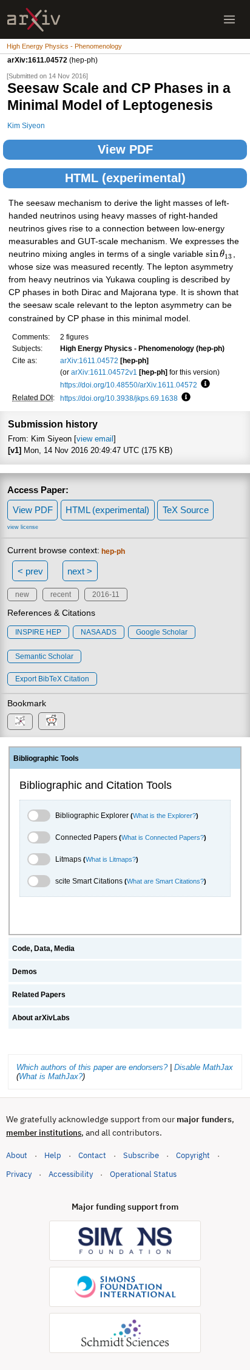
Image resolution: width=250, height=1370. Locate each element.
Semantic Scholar (44, 656)
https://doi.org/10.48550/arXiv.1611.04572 (128, 385)
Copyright (193, 1155)
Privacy (19, 1174)
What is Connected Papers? (162, 837)
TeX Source (186, 510)
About (16, 1155)
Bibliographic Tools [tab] (46, 758)
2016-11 (106, 594)
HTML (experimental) (125, 178)
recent (60, 594)
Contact (92, 1155)
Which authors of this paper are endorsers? (91, 1067)
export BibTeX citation (52, 679)
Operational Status (143, 1173)
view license (22, 527)
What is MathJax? (51, 1076)
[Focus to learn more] (203, 384)
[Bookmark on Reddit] (51, 721)
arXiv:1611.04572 (89, 360)
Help (52, 1155)
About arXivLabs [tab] (41, 1017)
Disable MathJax (203, 1067)
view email (94, 438)
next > (79, 571)
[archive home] (33, 20)
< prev (30, 571)
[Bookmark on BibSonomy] (20, 722)
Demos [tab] (24, 971)
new (22, 594)
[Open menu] (229, 19)
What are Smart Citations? (165, 881)
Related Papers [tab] (39, 994)
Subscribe (141, 1155)
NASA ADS (99, 632)
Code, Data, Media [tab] (43, 948)
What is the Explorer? (164, 815)
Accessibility (71, 1174)
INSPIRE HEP (38, 632)
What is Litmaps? (111, 859)
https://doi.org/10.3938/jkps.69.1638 (119, 398)
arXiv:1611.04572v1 (104, 372)
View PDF (125, 149)
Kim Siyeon (26, 125)
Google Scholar (161, 632)
